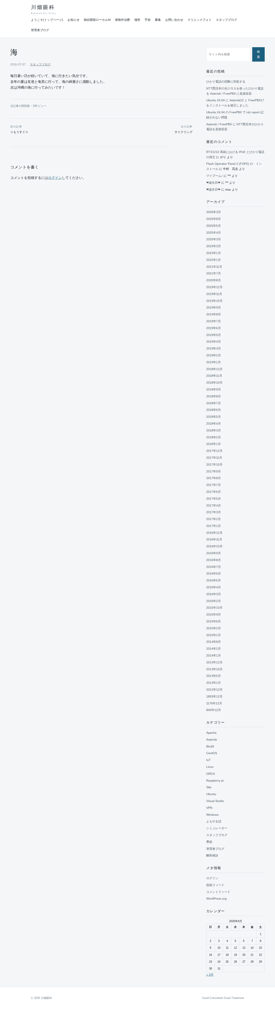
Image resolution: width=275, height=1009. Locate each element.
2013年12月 (214, 662)
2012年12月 (214, 689)
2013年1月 (213, 682)
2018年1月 (213, 444)
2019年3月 (213, 348)
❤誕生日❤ (213, 182)
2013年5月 (213, 676)
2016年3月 (213, 594)
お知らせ (73, 19)
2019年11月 (214, 294)
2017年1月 (213, 526)
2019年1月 (213, 362)
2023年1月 (213, 253)
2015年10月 (214, 607)
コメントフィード (218, 892)
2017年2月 (213, 519)
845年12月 (213, 710)
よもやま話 (213, 821)
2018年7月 (213, 403)
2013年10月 (214, 669)
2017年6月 (213, 491)
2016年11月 (214, 539)
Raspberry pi (215, 780)
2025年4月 (213, 232)
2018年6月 (213, 409)
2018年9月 (213, 389)
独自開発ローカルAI (97, 19)
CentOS (211, 753)
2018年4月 (213, 423)
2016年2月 (213, 601)
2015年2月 (213, 628)
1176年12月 (214, 703)
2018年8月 (213, 396)
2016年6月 (213, 573)
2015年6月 (213, 621)
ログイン (55, 178)
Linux (210, 766)
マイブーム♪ (214, 175)
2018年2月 (213, 437)
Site (208, 787)
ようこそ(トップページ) (47, 19)
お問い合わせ (174, 19)
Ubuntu (211, 794)
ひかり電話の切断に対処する (225, 81)
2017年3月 (213, 512)
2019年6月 (213, 328)
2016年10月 (214, 546)
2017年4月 (213, 505)
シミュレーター (216, 828)
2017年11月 (214, 457)
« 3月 (210, 974)
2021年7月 (213, 273)
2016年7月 (213, 567)
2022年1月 (213, 260)
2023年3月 (213, 246)
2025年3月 (213, 239)
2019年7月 (213, 321)
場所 (137, 19)
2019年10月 (214, 301)
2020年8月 (213, 280)
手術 (148, 19)
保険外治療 (122, 19)
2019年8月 (213, 314)
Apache (211, 732)
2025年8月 (213, 219)
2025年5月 (213, 225)
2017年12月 (214, 450)
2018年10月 (214, 382)
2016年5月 (213, 580)
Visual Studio (215, 801)
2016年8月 (213, 560)
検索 (258, 54)
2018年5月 (213, 416)
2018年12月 (214, 369)
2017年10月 (214, 464)
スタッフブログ (226, 19)
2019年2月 (213, 355)
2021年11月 (214, 266)
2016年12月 (214, 532)
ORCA (210, 773)
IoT (208, 760)
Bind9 (210, 746)
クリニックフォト (200, 19)
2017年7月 (213, 485)
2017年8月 (213, 478)
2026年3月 (213, 212)
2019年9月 (213, 307)
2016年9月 (213, 553)
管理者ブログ (40, 30)
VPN (209, 807)
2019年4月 (213, 341)
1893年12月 (214, 696)
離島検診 (212, 855)
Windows (212, 814)
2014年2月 (213, 648)
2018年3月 (213, 430)
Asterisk (211, 739)
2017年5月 (213, 498)
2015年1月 (213, 635)
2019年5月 (213, 335)
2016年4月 (213, 587)
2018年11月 (214, 375)
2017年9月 (213, 471)
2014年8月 (213, 641)
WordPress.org (216, 898)
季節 (209, 842)
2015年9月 (213, 614)
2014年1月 (213, 655)
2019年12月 (214, 287)
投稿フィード (215, 885)
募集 (158, 19)
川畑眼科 (43, 10)
